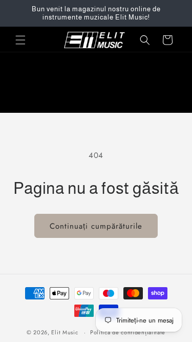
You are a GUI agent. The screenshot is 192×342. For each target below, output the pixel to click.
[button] (20, 40)
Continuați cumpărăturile (96, 226)
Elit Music (64, 332)
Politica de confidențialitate (127, 332)
